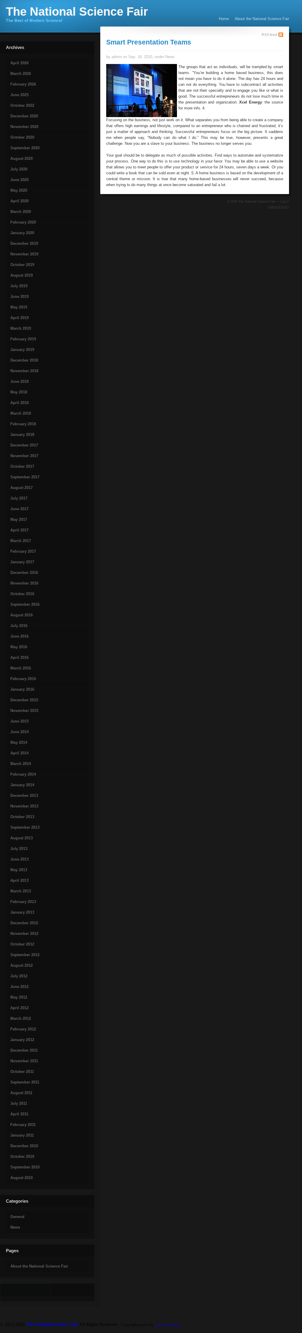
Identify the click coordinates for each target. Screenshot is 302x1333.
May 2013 (18, 870)
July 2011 (18, 1103)
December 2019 (24, 243)
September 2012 (25, 955)
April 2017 (19, 530)
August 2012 (21, 965)
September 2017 (25, 477)
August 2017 (21, 487)
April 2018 (19, 402)
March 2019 (20, 328)
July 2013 (18, 848)
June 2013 (19, 859)
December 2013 (24, 795)
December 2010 (24, 1146)
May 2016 (18, 647)
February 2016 (23, 679)
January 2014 (22, 785)
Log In (284, 201)
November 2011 (24, 1061)
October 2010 (22, 1156)
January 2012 (22, 1039)
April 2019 (19, 318)
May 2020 (18, 190)
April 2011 (19, 1114)
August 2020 (21, 158)
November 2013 (24, 806)
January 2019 (22, 349)
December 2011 (24, 1050)
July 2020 (18, 169)
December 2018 (24, 360)
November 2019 (24, 254)
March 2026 (20, 73)
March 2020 (20, 211)
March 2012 (20, 1018)
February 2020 (23, 222)
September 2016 (25, 604)
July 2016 (18, 625)
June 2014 (19, 732)
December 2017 (24, 445)
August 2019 (21, 275)
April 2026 (19, 63)
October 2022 (22, 105)
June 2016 (19, 636)
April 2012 (19, 1008)
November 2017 (24, 456)
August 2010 (21, 1178)
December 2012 (24, 923)
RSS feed (269, 35)
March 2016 (20, 668)
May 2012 (18, 997)
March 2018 (20, 413)
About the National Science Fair (262, 19)
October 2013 (22, 817)
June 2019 (19, 296)
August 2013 (21, 838)
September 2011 (24, 1082)
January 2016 (22, 689)
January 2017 (22, 562)
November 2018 (24, 371)
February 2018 (23, 424)
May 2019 (18, 307)
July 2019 (18, 286)
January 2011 (22, 1135)
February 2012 (23, 1029)
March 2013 (20, 891)
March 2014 (20, 763)
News (15, 1227)
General (17, 1216)
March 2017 (20, 541)
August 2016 (21, 615)
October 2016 (22, 594)
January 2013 (22, 912)
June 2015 (19, 721)
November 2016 (24, 583)
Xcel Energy (250, 102)
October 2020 (22, 137)
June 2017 (19, 509)
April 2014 (19, 753)
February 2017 (23, 551)
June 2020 (19, 180)
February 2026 (23, 84)
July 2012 (18, 976)
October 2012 (22, 944)
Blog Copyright (167, 1324)
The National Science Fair (77, 11)
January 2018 (22, 434)
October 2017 (22, 466)
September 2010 (25, 1167)
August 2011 (21, 1093)
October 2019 (22, 264)
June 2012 (19, 986)
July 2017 (18, 498)
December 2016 (24, 572)
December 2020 (24, 116)
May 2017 (18, 519)
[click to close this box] (0, 52)
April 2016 (19, 657)
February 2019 (23, 339)
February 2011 (23, 1124)
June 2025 (19, 95)
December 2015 (24, 700)
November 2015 (24, 710)
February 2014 (23, 774)
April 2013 (19, 880)
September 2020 (25, 148)
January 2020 (22, 233)
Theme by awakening (278, 207)
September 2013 (25, 827)
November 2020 (24, 126)
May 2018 (18, 392)
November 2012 (24, 933)
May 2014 (18, 742)
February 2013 (23, 901)
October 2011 (22, 1071)
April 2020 (19, 201)
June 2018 (19, 381)
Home (224, 19)
